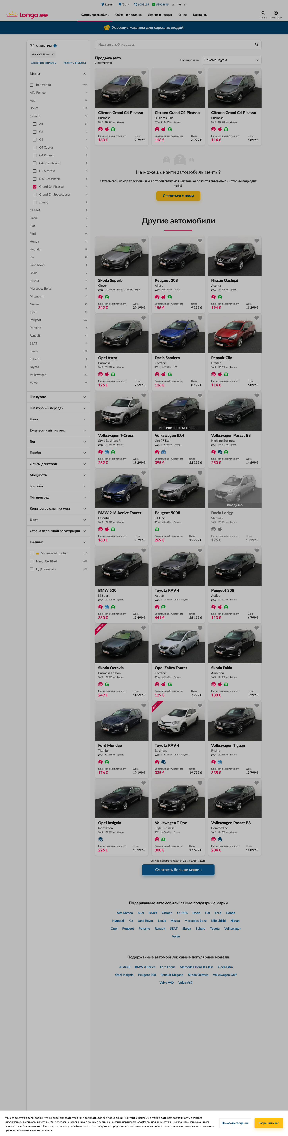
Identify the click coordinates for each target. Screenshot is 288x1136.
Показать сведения (235, 1123)
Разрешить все (269, 1123)
